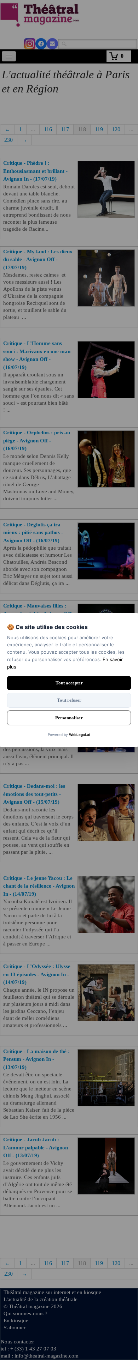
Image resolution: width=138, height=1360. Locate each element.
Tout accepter (69, 682)
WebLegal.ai (79, 734)
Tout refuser (69, 700)
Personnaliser (69, 717)
